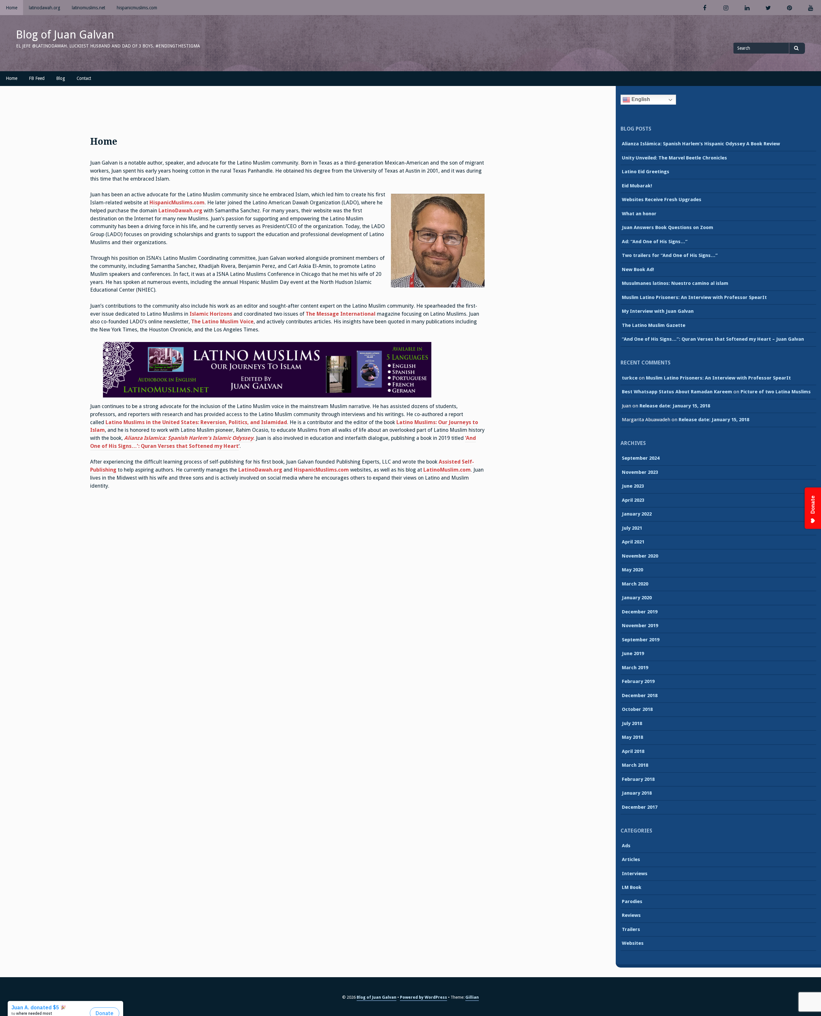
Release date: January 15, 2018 (674, 406)
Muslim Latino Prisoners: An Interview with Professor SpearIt (694, 297)
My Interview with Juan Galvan (658, 311)
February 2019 (638, 681)
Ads (626, 846)
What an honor (639, 214)
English (640, 99)
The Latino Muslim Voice (222, 322)
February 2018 (638, 779)
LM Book (631, 887)
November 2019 (640, 625)
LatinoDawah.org (180, 211)
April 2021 (633, 542)
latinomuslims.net (88, 7)
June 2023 (633, 486)
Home (11, 7)
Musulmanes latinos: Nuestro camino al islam (675, 283)
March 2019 (635, 667)
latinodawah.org (44, 7)
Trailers (631, 929)
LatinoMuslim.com (447, 470)
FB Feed (37, 78)
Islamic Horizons (211, 314)
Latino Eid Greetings (645, 172)
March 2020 (635, 584)
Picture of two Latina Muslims (776, 392)
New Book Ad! (638, 269)
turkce (630, 378)
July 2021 (632, 528)
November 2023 (640, 472)
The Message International (341, 314)
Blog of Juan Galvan (65, 34)
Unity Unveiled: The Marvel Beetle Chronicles (674, 158)
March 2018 (635, 765)
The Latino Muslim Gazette (653, 325)
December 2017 (639, 807)
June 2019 (633, 653)
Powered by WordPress (423, 997)
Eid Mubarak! (637, 186)
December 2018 (639, 695)
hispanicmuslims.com (137, 7)
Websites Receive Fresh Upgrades (661, 199)
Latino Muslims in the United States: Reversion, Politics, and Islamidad (196, 422)
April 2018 (633, 751)
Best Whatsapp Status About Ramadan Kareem (677, 392)
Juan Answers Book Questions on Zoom (667, 227)
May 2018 (632, 737)
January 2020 (637, 598)
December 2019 (639, 612)
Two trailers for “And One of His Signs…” (670, 255)
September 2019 (640, 640)
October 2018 (637, 709)
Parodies (632, 901)
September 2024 (640, 458)
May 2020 (632, 570)
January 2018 (637, 793)
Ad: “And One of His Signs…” (655, 241)
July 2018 (632, 723)
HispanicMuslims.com (177, 203)
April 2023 (633, 500)
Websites (633, 943)
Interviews (634, 873)
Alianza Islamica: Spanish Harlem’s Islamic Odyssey (188, 438)
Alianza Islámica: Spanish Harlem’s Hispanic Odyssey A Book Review (701, 144)
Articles (631, 859)
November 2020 (640, 556)
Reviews (631, 915)
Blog (60, 78)
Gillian (472, 997)
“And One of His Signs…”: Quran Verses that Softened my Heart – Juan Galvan (713, 339)
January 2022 (637, 514)
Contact (84, 78)
